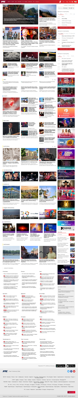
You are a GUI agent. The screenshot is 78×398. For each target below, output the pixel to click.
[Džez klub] (66, 164)
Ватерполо (39, 379)
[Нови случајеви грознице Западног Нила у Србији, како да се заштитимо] (41, 139)
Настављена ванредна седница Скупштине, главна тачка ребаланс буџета (47, 42)
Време (55, 376)
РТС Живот (38, 384)
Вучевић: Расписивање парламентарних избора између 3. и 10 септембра (13, 64)
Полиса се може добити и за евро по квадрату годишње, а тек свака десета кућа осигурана (48, 304)
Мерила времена (42, 376)
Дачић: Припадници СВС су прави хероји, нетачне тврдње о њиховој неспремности (29, 307)
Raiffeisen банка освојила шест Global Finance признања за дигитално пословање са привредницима (11, 200)
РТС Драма (32, 384)
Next (74, 14)
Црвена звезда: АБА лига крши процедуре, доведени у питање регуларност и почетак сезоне (10, 112)
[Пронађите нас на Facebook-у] (71, 371)
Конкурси (44, 389)
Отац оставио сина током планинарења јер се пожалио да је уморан (11, 349)
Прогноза (60, 8)
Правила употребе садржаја (18, 396)
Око (5, 79)
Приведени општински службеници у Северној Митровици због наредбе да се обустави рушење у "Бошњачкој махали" (50, 65)
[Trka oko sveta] (66, 82)
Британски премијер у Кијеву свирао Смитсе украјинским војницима (11, 136)
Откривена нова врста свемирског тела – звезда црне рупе (22, 235)
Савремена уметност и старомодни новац (29, 161)
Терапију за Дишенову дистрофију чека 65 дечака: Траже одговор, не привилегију (29, 310)
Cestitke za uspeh (61, 305)
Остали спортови (55, 379)
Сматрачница (67, 376)
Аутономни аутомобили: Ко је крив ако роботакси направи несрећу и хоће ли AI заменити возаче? (47, 260)
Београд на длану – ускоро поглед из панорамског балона (11, 346)
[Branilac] (66, 92)
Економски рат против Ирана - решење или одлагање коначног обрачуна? (10, 216)
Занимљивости (6, 339)
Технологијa (42, 339)
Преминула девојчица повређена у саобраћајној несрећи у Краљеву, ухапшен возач (19, 19)
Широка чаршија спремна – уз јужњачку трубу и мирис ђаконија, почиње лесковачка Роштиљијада (50, 131)
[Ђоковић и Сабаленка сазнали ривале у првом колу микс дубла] (41, 100)
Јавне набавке (38, 389)
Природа (55, 381)
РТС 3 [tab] (71, 13)
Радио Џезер (70, 386)
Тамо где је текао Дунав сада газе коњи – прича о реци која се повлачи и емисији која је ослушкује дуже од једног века (11, 260)
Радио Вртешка (64, 386)
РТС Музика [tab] (71, 33)
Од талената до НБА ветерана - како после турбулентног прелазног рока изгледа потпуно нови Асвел (29, 331)
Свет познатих (24, 339)
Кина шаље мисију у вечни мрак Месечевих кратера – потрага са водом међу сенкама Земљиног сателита (47, 342)
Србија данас (21, 376)
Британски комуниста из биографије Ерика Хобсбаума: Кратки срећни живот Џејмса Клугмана (47, 87)
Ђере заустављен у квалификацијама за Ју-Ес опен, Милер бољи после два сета (48, 329)
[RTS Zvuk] (66, 174)
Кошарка (23, 317)
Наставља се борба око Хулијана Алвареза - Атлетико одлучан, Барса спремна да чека (10, 334)
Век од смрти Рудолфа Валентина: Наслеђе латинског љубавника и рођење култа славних (29, 358)
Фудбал (5, 317)
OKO (16, 1)
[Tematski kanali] (66, 226)
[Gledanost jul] (66, 143)
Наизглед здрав (41, 382)
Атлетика (44, 379)
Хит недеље (42, 217)
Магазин (19, 1)
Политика (5, 271)
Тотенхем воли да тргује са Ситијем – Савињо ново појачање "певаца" (11, 331)
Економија (42, 293)
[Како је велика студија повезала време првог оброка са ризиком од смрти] (41, 124)
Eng (67, 1)
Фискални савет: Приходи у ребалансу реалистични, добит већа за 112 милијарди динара (47, 308)
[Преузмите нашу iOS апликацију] (71, 365)
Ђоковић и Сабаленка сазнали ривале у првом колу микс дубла (49, 98)
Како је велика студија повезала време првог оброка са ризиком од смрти (50, 123)
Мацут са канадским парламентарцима (11, 273)
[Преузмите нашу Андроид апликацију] (60, 365)
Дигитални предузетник (63, 381)
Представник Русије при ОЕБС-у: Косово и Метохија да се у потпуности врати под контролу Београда (11, 280)
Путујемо (30, 381)
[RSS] (72, 1)
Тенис (40, 317)
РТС (33, 1)
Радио (26, 1)
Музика (20, 381)
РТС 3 (18, 384)
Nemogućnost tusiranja (62, 299)
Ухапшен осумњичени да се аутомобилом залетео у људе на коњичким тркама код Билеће (29, 283)
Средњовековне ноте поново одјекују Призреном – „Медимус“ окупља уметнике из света (11, 162)
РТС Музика (60, 384)
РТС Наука (27, 384)
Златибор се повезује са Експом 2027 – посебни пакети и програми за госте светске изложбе (47, 200)
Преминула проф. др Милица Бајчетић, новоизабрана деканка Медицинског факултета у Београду (29, 304)
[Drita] (66, 205)
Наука (51, 381)
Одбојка (29, 379)
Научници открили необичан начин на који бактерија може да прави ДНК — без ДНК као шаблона (33, 133)
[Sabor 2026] (66, 154)
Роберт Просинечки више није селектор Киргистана (10, 328)
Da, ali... (59, 289)
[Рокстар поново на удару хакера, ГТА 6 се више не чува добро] (9, 228)
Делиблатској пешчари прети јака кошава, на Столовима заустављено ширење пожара (47, 20)
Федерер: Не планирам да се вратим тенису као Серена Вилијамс (47, 323)
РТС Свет (22, 384)
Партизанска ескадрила (8, 180)
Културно (6, 146)
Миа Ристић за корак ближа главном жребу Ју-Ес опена (47, 332)
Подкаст (73, 376)
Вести (9, 1)
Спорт (12, 1)
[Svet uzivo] (66, 123)
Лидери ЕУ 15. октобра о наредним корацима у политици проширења (46, 281)
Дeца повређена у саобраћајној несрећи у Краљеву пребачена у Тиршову (11, 303)
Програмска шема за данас (66, 27)
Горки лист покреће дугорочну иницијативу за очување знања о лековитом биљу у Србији (29, 200)
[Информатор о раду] (66, 280)
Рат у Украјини (50, 376)
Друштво (23, 293)
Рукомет (34, 379)
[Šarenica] (66, 195)
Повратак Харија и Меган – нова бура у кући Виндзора (29, 346)
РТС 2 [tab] (66, 13)
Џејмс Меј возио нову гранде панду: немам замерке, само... (48, 349)
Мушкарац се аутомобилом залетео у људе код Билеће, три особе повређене (29, 287)
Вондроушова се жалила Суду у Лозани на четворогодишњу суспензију (47, 320)
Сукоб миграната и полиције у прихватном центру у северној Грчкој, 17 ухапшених (29, 280)
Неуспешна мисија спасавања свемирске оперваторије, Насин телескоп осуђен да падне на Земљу (47, 355)
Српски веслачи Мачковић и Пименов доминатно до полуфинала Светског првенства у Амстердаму (33, 100)
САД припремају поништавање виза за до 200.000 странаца (47, 274)
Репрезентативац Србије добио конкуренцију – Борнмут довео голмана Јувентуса (32, 109)
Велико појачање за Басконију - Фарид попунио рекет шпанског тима (50, 113)
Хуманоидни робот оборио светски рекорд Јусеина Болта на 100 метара (47, 346)
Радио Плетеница (41, 386)
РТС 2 (14, 384)
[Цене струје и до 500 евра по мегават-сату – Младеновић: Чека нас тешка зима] (29, 56)
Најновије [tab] (60, 232)
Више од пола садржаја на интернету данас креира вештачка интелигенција (47, 352)
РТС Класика (43, 384)
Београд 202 (34, 386)
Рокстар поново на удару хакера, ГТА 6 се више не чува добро (8, 235)
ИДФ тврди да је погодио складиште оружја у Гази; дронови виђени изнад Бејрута (47, 284)
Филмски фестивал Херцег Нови (27, 218)
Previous (58, 14)
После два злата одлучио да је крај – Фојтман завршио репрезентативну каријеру (29, 327)
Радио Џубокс (57, 386)
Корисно (6, 184)
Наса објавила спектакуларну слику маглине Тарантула (35, 235)
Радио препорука (9, 207)
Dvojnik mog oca (61, 294)
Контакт (28, 389)
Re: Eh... (59, 310)
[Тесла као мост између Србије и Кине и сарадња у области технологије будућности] (50, 228)
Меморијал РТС (63, 379)
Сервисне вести (60, 376)
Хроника (5, 293)
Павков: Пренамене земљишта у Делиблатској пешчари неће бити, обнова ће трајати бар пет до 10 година (32, 65)
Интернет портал (50, 389)
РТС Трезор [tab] (66, 33)
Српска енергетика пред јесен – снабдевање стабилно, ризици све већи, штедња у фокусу (47, 311)
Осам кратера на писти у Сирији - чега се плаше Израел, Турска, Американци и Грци (47, 288)
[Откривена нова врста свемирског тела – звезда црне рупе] (22, 228)
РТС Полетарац (67, 384)
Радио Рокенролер (49, 386)
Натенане (7, 244)
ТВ (22, 1)
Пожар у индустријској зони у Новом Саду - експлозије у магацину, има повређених (13, 72)
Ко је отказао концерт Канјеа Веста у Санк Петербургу (31, 124)
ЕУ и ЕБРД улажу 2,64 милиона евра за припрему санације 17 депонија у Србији (47, 300)
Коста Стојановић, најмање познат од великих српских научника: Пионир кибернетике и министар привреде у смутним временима (10, 88)
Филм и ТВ (47, 381)
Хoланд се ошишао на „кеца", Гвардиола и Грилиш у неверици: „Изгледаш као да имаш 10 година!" (28, 349)
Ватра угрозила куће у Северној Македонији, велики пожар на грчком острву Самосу (28, 276)
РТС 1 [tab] (61, 13)
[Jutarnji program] (66, 112)
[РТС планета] (60, 1)
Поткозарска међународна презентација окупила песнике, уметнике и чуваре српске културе (63, 245)
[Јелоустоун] (66, 185)
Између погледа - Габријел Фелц (27, 180)
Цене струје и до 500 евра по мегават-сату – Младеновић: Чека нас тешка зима (29, 59)
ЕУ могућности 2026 (39, 377)
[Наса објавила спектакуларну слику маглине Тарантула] (36, 228)
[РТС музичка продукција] (66, 269)
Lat (63, 1)
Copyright (10, 396)
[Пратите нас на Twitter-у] (68, 371)
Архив (39, 387)
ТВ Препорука (8, 170)
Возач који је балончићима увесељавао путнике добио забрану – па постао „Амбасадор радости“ (11, 352)
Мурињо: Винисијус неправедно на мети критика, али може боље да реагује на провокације (50, 107)
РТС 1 (11, 384)
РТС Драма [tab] (61, 33)
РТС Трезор (54, 384)
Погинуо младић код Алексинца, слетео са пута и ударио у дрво (10, 296)
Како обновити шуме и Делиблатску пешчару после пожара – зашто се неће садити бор (29, 296)
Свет (40, 271)
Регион (23, 271)
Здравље (42, 381)
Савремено (7, 222)
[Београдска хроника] (66, 133)
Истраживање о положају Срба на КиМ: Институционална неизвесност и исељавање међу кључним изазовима (11, 287)
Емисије (30, 1)
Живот (9, 381)
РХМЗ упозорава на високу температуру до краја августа (32, 72)
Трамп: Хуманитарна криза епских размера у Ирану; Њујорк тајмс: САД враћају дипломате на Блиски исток (49, 73)
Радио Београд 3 (27, 386)
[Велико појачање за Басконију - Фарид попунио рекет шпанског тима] (41, 114)
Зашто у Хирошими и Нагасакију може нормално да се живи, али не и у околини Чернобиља (29, 260)
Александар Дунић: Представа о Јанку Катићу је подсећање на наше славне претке (28, 342)
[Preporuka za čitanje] (66, 215)
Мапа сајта (71, 392)
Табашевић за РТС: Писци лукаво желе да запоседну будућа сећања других (47, 162)
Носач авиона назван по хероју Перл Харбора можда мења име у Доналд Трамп (11, 356)
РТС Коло (49, 384)
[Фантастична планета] (66, 102)
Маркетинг (33, 389)
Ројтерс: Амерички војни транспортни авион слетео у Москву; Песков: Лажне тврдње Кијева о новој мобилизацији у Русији (29, 42)
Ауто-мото (49, 379)
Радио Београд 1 (11, 386)
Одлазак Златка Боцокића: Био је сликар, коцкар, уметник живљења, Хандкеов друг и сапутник (29, 87)
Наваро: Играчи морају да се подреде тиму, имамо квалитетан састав (29, 335)
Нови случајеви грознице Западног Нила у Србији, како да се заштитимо (49, 138)
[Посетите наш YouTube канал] (74, 371)
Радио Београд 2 (19, 386)
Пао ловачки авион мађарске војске (28, 273)
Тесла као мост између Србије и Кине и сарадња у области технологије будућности (50, 235)
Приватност (5, 396)
